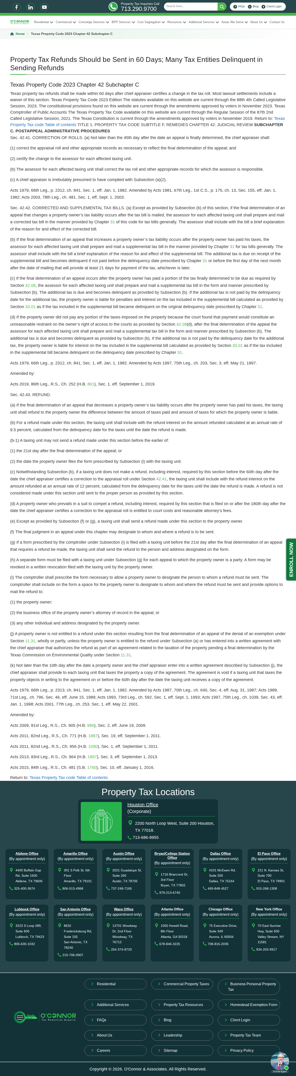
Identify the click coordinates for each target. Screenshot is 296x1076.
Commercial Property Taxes (186, 984)
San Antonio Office (75, 909)
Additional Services (202, 22)
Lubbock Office (27, 909)
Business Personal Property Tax (252, 986)
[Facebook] (16, 7)
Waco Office (123, 909)
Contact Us (277, 22)
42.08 (30, 285)
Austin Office (123, 853)
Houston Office (142, 804)
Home (20, 34)
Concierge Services (92, 22)
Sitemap (170, 1050)
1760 (91, 767)
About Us (256, 22)
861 (90, 384)
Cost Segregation (148, 22)
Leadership (173, 1035)
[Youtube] (44, 7)
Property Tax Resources (183, 1005)
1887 (93, 735)
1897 (92, 757)
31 (112, 222)
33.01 (30, 306)
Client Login (274, 6)
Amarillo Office (75, 853)
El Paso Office (269, 853)
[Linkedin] (30, 7)
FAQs (241, 6)
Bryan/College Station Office (172, 856)
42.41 (161, 479)
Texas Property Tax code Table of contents (69, 777)
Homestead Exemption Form (253, 1005)
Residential (41, 22)
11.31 (30, 641)
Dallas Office (220, 853)
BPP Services (121, 22)
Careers (103, 1050)
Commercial (64, 22)
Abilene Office (26, 853)
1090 (93, 746)
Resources (174, 22)
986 (90, 725)
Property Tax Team (245, 1035)
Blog (256, 6)
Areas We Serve (233, 22)
